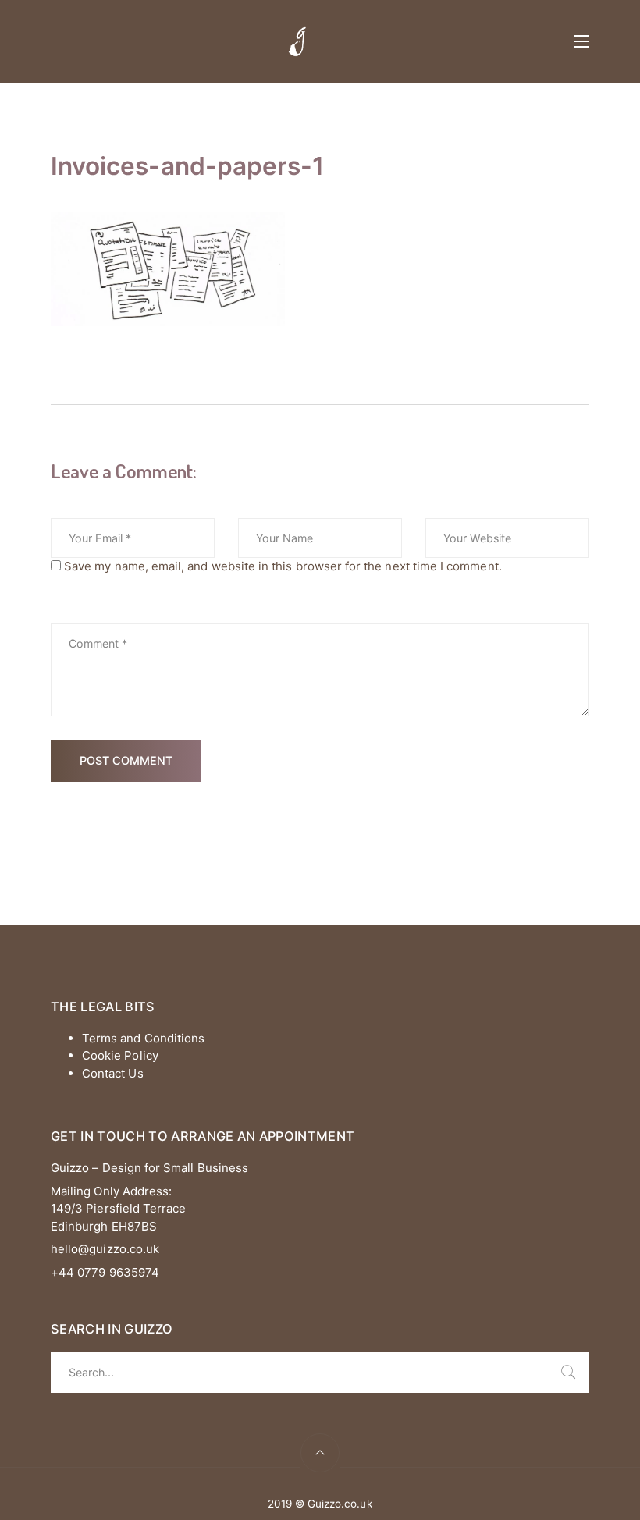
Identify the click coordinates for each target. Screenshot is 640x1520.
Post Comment (126, 760)
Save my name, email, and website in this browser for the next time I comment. (283, 566)
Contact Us (113, 1073)
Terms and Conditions (143, 1038)
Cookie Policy (120, 1055)
